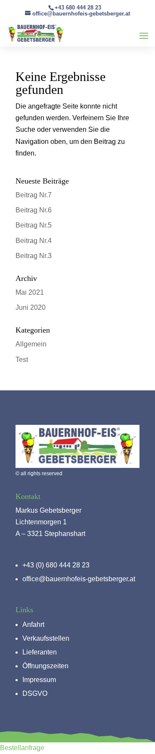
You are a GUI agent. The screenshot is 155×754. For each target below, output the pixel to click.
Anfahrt (33, 624)
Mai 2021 (30, 292)
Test (22, 359)
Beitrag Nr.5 (34, 225)
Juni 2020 (31, 307)
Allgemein (31, 344)
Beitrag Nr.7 (34, 195)
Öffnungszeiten (45, 666)
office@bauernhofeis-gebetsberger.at (78, 579)
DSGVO (34, 693)
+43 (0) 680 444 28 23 (56, 565)
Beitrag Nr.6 (34, 210)
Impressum (39, 679)
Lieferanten (39, 652)
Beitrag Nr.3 (34, 255)
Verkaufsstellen (45, 638)
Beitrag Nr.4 (34, 240)
